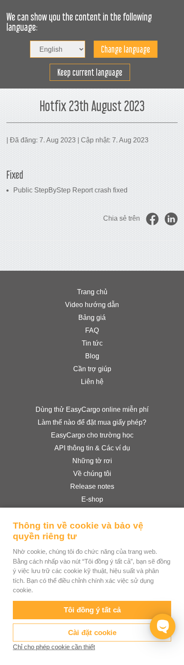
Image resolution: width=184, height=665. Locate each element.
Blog (92, 356)
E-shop (92, 499)
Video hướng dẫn (92, 304)
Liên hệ (92, 381)
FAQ (92, 330)
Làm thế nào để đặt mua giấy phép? (92, 422)
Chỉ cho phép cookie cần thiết (54, 646)
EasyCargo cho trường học (92, 435)
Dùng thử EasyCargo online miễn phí (92, 409)
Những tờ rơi (92, 460)
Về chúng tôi (92, 473)
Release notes (92, 486)
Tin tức (92, 343)
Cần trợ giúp (92, 368)
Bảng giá (92, 317)
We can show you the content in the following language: (79, 22)
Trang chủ (92, 292)
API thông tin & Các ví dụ (92, 448)
